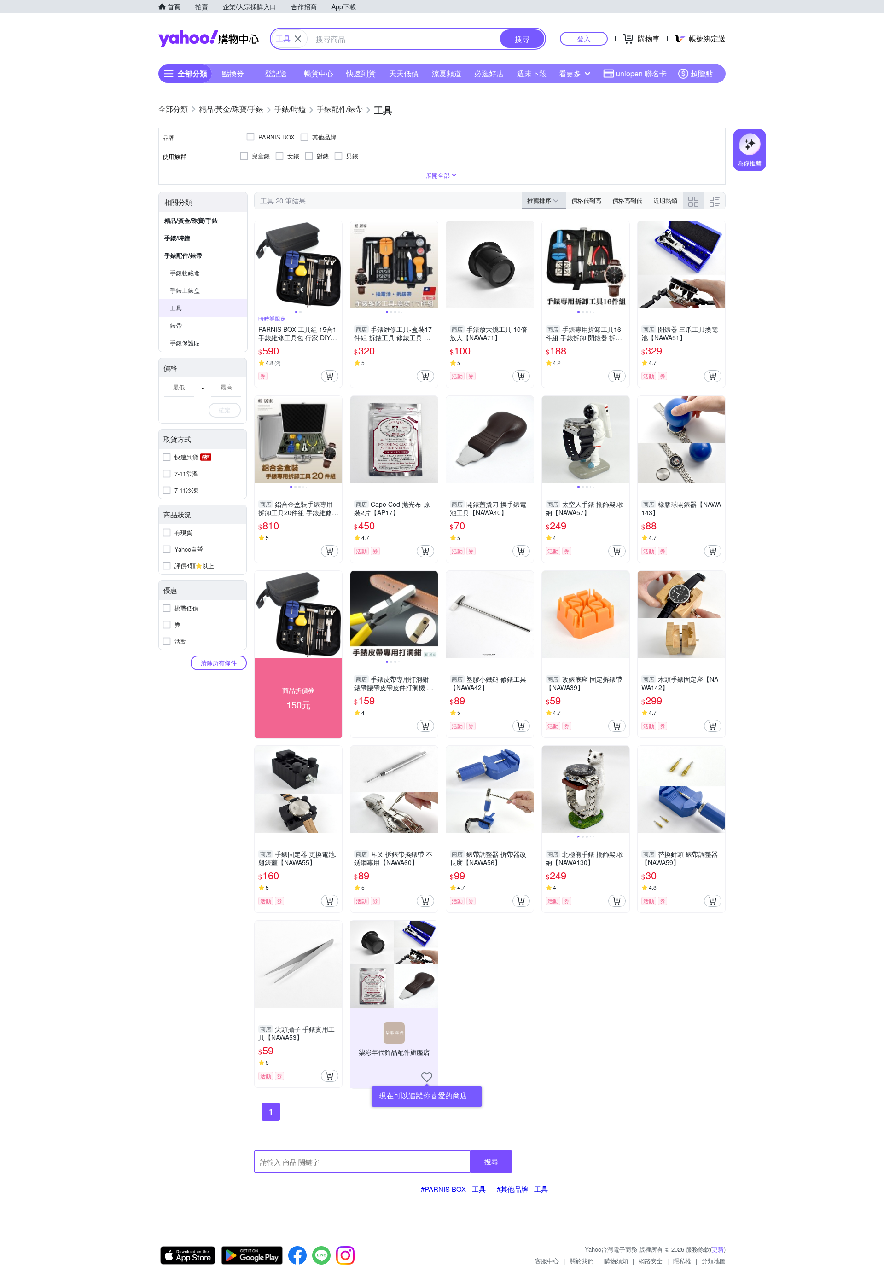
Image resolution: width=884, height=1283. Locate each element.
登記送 (276, 73)
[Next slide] (336, 264)
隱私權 (682, 1260)
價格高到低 (627, 200)
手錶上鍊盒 (185, 290)
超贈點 (702, 73)
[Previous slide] (261, 264)
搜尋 (491, 1161)
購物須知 (616, 1260)
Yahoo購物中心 (208, 39)
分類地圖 (714, 1260)
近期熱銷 (665, 200)
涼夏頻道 (446, 73)
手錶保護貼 (185, 342)
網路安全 (651, 1260)
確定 (225, 410)
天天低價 (404, 73)
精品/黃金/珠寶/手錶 (191, 220)
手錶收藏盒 (185, 272)
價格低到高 (586, 200)
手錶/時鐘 (177, 237)
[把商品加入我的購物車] (329, 376)
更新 (718, 1249)
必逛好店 (489, 73)
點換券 (233, 73)
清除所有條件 (219, 662)
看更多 (570, 73)
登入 (584, 38)
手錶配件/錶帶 (183, 255)
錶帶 (176, 325)
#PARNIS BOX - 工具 (453, 1189)
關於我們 (581, 1260)
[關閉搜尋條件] (297, 38)
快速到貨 (361, 73)
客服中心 (547, 1260)
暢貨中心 (318, 73)
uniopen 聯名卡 (641, 73)
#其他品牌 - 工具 (522, 1189)
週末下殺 (532, 73)
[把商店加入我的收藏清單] (426, 1077)
